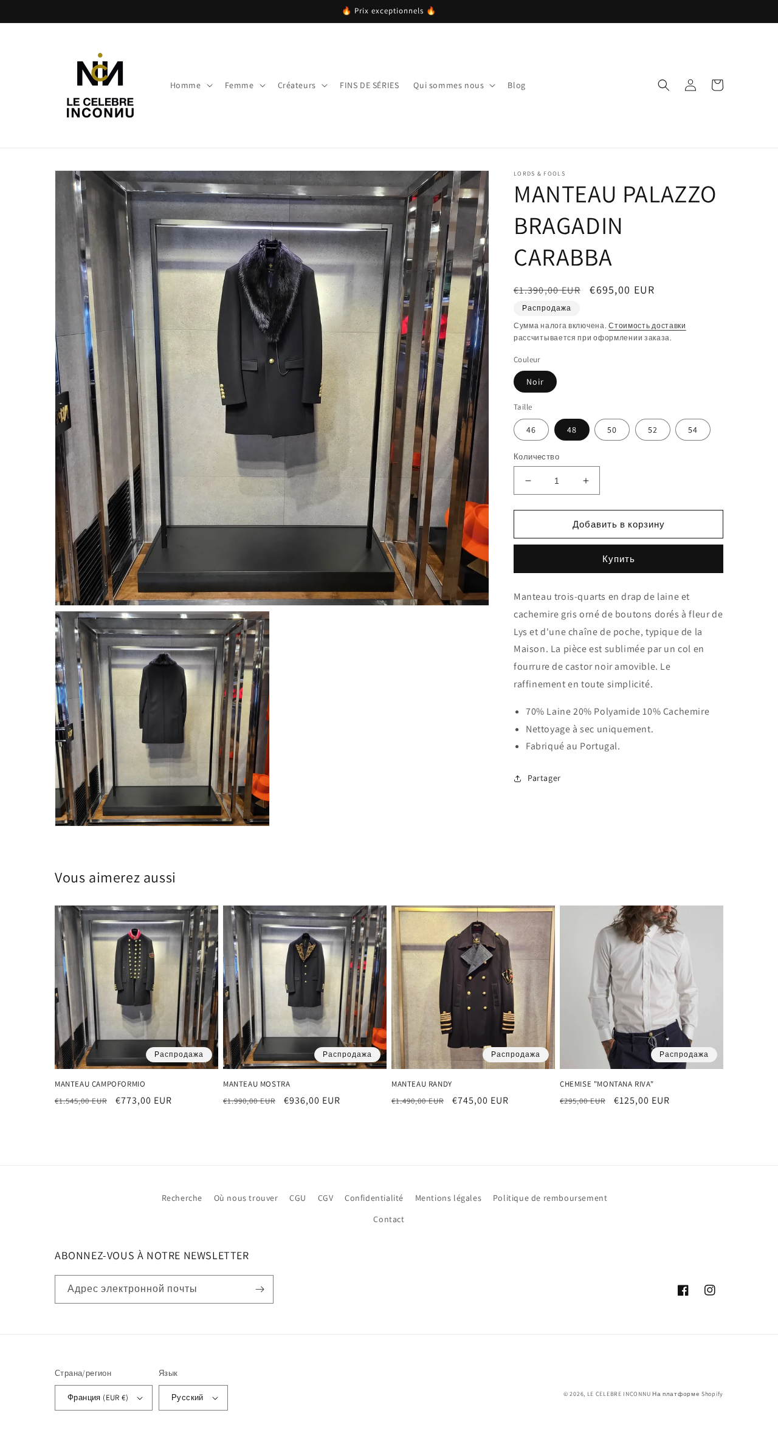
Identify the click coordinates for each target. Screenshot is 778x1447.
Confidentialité (374, 1197)
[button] (190, 85)
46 (531, 429)
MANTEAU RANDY (421, 1084)
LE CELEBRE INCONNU (619, 1394)
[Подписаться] (259, 1289)
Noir (535, 381)
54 (693, 429)
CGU (297, 1197)
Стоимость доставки (647, 325)
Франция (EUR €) (97, 1397)
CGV (326, 1197)
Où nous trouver (246, 1197)
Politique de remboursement (550, 1197)
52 (653, 429)
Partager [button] (544, 777)
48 (572, 429)
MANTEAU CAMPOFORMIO (100, 1084)
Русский (187, 1397)
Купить (618, 559)
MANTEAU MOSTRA (256, 1084)
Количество (536, 457)
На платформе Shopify (687, 1394)
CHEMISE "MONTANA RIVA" (606, 1084)
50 (612, 429)
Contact (388, 1219)
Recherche (182, 1197)
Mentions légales (448, 1197)
